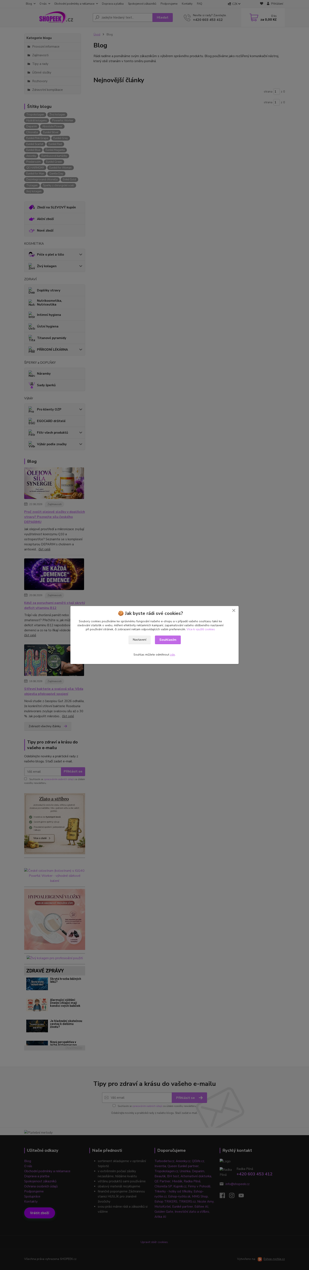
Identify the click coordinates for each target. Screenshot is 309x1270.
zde (172, 655)
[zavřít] (233, 610)
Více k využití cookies (201, 629)
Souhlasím (167, 639)
